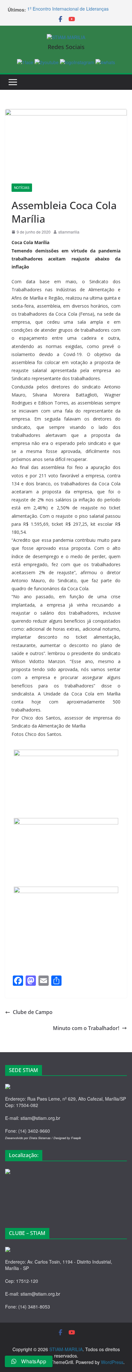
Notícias (21, 187)
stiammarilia (68, 231)
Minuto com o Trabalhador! (86, 1028)
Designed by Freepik (67, 1138)
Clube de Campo (33, 1012)
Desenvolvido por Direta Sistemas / (29, 1138)
